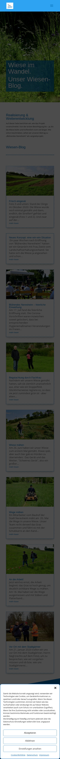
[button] (55, 687)
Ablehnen (30, 740)
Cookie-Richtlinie (18, 755)
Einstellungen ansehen (30, 748)
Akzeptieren (30, 732)
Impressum (44, 755)
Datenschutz (32, 755)
